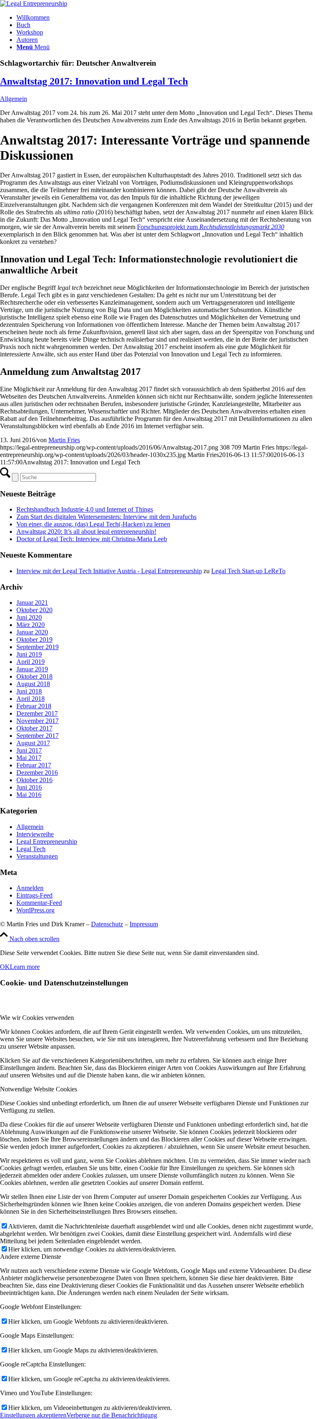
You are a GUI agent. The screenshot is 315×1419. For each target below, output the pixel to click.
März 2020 (30, 624)
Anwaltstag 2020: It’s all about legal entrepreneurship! (86, 531)
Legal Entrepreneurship (46, 841)
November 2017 (37, 720)
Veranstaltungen (37, 856)
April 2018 (30, 698)
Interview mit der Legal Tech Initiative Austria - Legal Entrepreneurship (109, 570)
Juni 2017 (29, 750)
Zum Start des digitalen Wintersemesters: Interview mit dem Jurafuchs (106, 516)
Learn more (25, 966)
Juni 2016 (29, 787)
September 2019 (37, 646)
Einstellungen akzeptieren (33, 1415)
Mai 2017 (28, 757)
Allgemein (13, 98)
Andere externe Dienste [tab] (30, 1256)
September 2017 (37, 735)
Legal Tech (31, 848)
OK (5, 966)
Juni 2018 (29, 691)
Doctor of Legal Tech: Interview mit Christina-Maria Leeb (91, 538)
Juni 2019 (29, 654)
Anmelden (29, 887)
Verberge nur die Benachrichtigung (111, 1415)
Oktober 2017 (34, 728)
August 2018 (33, 683)
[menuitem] (165, 17)
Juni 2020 (29, 617)
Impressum (144, 924)
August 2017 (33, 742)
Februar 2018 (33, 706)
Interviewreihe (35, 834)
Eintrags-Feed (34, 895)
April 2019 (30, 661)
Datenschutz (107, 924)
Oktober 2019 (34, 639)
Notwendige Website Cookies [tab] (38, 1089)
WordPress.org (35, 910)
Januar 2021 (32, 602)
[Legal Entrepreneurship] (33, 3)
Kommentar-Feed (39, 902)
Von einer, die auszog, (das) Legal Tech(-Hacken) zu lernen (93, 524)
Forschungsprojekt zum (210, 226)
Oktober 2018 (34, 676)
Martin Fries (64, 439)
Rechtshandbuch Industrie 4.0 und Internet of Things (84, 509)
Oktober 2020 (34, 609)
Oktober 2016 (34, 779)
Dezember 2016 (37, 772)
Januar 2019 (32, 669)
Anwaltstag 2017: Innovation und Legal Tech (94, 81)
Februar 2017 (33, 765)
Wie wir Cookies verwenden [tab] (37, 1017)
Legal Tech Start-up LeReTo (248, 570)
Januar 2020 (32, 632)
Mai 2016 (28, 794)
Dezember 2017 (37, 713)
